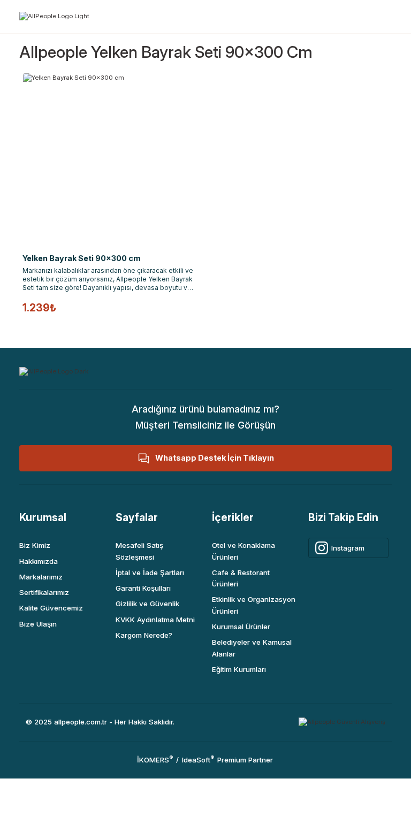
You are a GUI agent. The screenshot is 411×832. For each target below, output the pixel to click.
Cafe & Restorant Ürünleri (241, 578)
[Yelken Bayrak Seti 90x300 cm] (109, 159)
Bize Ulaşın (38, 624)
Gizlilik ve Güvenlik (147, 603)
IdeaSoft (198, 759)
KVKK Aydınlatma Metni (155, 619)
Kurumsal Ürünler (241, 626)
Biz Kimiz (34, 545)
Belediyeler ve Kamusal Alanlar (252, 648)
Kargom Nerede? (144, 635)
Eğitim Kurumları (239, 669)
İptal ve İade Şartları (150, 572)
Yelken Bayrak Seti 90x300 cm (81, 258)
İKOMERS (155, 759)
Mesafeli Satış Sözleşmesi (139, 551)
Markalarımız (41, 577)
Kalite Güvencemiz (51, 608)
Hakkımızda (38, 561)
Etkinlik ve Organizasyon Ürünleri (253, 605)
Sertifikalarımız (44, 592)
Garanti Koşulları (143, 588)
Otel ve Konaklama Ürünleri (243, 551)
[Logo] (54, 15)
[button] (205, 458)
